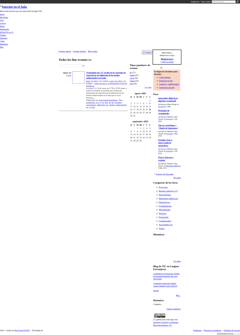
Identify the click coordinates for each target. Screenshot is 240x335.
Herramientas (165, 195)
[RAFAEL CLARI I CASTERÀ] (163, 241)
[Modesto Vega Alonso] (175, 241)
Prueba (156, 291)
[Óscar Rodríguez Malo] (169, 241)
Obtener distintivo (174, 309)
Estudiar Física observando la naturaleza (165, 143)
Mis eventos (92, 51)
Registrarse (195, 2)
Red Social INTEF (22, 330)
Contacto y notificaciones (169, 84)
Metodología (164, 209)
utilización (101, 105)
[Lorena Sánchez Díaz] (156, 248)
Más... (178, 295)
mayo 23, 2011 (92, 81)
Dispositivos (164, 202)
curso (132, 78)
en (87, 107)
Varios (161, 228)
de (110, 103)
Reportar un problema (212, 330)
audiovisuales (121, 105)
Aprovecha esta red (166, 88)
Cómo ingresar (165, 77)
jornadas (118, 103)
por (97, 103)
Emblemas (197, 330)
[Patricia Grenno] (169, 255)
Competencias (165, 206)
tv (100, 103)
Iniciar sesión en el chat (225, 333)
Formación (163, 217)
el (89, 107)
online (132, 75)
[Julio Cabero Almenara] (163, 255)
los (107, 105)
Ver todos (148, 87)
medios (112, 105)
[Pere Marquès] (156, 255)
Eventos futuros (65, 51)
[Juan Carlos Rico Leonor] (163, 248)
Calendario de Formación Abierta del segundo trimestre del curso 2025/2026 (166, 276)
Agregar (148, 52)
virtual (132, 81)
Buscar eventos (83, 66)
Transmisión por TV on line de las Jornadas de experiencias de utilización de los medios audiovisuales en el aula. (106, 75)
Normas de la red (165, 81)
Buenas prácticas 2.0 (168, 191)
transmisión (90, 103)
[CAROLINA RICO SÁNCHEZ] (175, 255)
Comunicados (165, 221)
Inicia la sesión (168, 62)
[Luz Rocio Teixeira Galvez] (175, 248)
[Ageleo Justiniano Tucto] (156, 241)
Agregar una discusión (165, 174)
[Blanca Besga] (169, 248)
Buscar (238, 2)
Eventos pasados (79, 51)
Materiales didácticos (173, 166)
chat (131, 84)
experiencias (91, 105)
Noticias (162, 213)
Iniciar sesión (205, 2)
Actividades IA (165, 224)
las (113, 103)
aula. (93, 107)
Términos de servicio (232, 330)
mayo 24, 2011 (116, 81)
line (106, 103)
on (103, 103)
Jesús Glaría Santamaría (108, 100)
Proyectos (161, 107)
